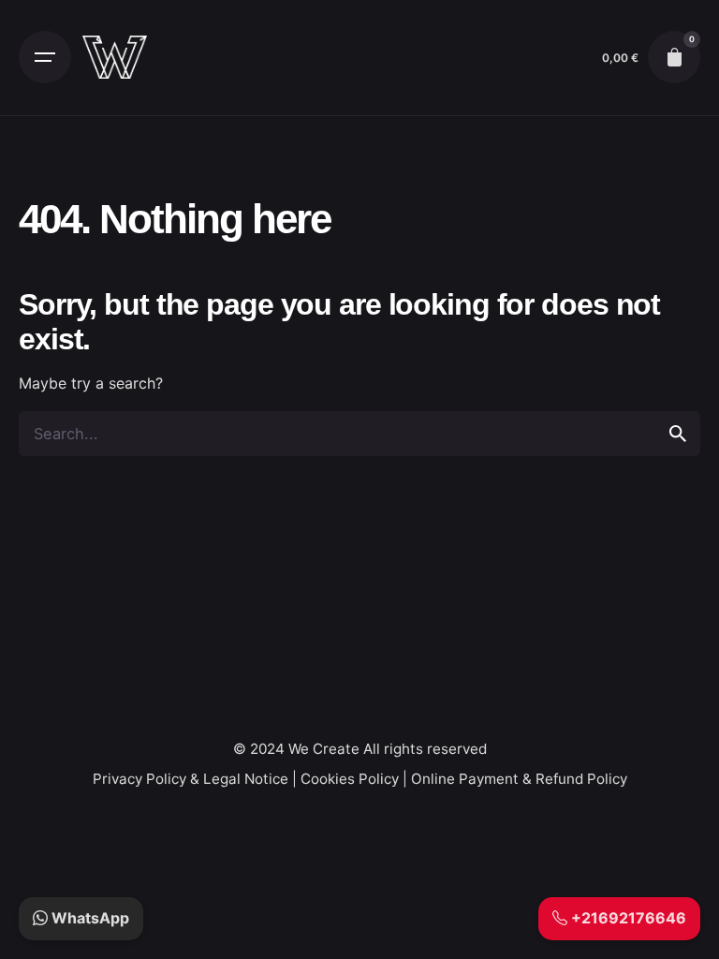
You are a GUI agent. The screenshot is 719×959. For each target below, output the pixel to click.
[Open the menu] (45, 57)
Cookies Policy (350, 779)
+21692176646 (626, 917)
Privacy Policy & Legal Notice (190, 779)
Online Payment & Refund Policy (519, 779)
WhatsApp (88, 917)
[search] (677, 433)
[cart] (674, 57)
